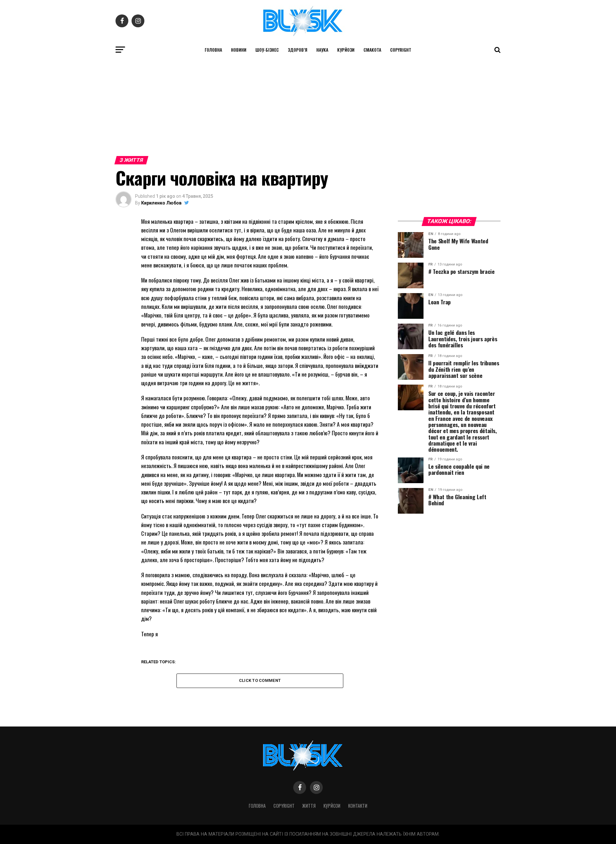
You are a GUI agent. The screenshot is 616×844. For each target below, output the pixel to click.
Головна (213, 49)
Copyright (400, 49)
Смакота (372, 49)
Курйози (346, 49)
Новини (238, 49)
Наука (322, 49)
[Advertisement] (308, 105)
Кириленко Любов (161, 202)
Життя (309, 805)
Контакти (357, 805)
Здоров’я (297, 49)
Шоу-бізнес (267, 49)
